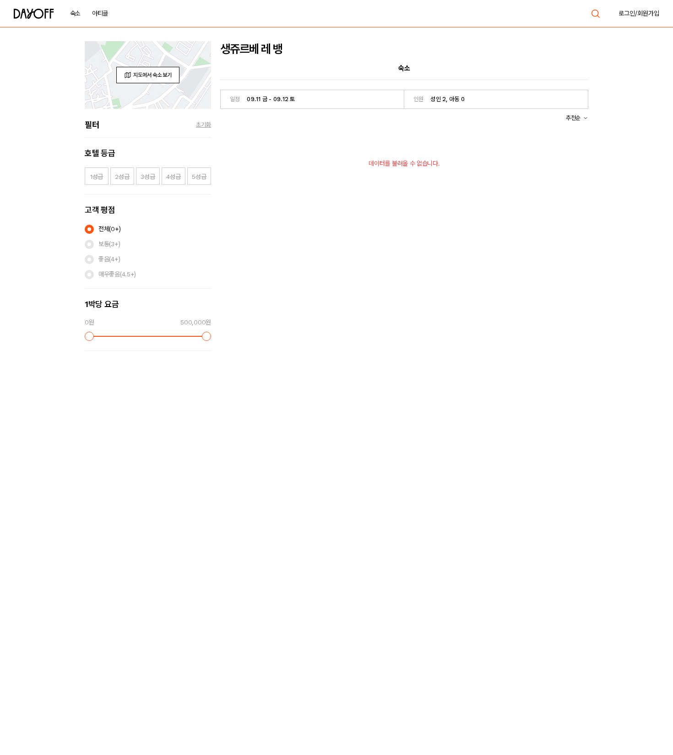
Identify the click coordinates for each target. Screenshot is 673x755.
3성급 (148, 176)
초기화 (203, 124)
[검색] (595, 14)
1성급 (96, 176)
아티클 (100, 13)
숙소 (75, 13)
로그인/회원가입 (639, 13)
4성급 (173, 176)
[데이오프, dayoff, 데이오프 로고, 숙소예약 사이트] (34, 14)
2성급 (122, 176)
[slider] (89, 336)
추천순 (573, 117)
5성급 (199, 176)
